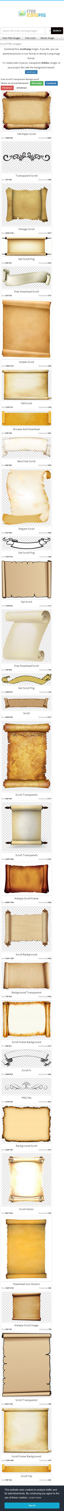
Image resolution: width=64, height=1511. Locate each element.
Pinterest (7, 88)
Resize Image (47, 38)
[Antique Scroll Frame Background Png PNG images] (26, 878)
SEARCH (57, 30)
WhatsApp (37, 83)
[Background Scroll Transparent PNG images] (26, 1123)
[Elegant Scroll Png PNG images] (26, 496)
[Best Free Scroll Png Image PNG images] (26, 447)
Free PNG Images (11, 38)
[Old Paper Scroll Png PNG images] (26, 110)
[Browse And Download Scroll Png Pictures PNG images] (26, 418)
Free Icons (30, 38)
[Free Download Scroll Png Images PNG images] (26, 277)
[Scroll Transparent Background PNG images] (26, 826)
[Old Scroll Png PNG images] (26, 384)
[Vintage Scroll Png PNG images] (26, 204)
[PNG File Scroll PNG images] (26, 1086)
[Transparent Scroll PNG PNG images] (26, 156)
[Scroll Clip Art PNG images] (26, 1468)
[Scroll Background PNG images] (26, 702)
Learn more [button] (35, 1497)
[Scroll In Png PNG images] (26, 1058)
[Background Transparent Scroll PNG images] (26, 975)
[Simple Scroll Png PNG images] (26, 328)
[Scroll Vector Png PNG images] (26, 1179)
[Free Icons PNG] (32, 13)
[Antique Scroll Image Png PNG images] (26, 1306)
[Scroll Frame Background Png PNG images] (26, 1019)
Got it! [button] (32, 1505)
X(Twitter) (22, 88)
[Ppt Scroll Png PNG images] (26, 579)
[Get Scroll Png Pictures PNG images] (26, 246)
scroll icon (31, 72)
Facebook (51, 83)
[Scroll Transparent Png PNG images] (26, 756)
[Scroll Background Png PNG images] (26, 928)
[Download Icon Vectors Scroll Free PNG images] (26, 1248)
